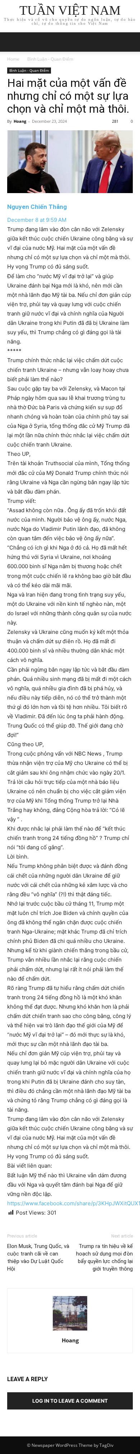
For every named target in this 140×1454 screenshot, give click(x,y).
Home (13, 59)
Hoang (20, 121)
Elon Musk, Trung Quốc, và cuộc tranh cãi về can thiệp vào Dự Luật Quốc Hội (38, 1257)
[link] (37, 206)
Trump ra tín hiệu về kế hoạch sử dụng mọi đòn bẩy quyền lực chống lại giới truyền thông (104, 1257)
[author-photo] (70, 1330)
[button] (130, 42)
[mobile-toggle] (12, 42)
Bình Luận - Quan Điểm (50, 59)
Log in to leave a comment (70, 1401)
